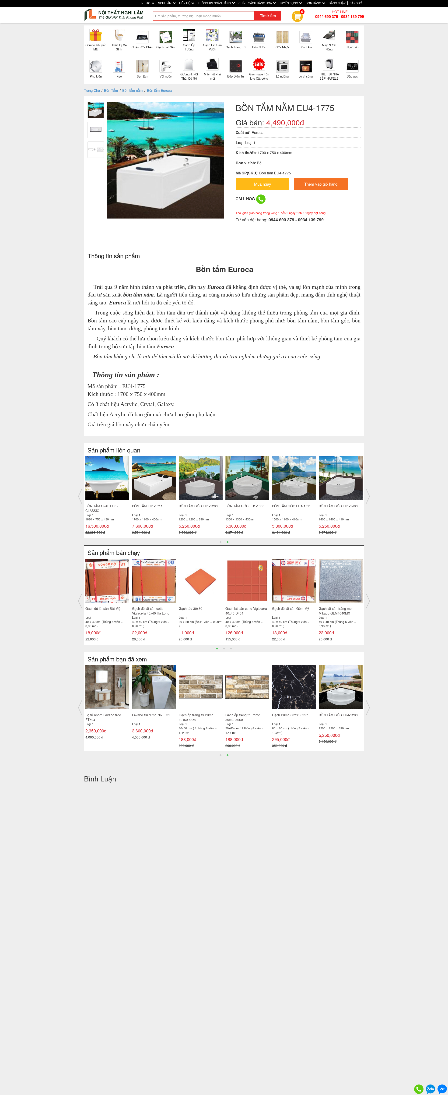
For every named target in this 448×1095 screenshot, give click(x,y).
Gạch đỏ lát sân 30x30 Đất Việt (245, 610)
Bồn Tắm (111, 90)
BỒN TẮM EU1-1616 (334, 506)
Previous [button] (80, 496)
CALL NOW (246, 198)
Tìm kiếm (268, 15)
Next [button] (368, 496)
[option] (107, 496)
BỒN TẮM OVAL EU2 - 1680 (199, 506)
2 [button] (227, 541)
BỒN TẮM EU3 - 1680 (148, 506)
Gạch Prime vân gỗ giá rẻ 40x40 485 (338, 610)
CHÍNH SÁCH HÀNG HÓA (255, 3)
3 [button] (231, 648)
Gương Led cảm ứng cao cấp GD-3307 (247, 717)
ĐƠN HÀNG (314, 3)
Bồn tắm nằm (132, 90)
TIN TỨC (145, 3)
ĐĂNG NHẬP (337, 3)
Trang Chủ (92, 90)
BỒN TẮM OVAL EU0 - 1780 (246, 506)
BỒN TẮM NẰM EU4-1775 (104, 715)
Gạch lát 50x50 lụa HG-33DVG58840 (289, 610)
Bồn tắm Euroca (159, 90)
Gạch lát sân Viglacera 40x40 (153, 608)
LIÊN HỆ (185, 3)
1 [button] (220, 541)
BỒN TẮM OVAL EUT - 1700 (106, 506)
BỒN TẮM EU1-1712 (287, 506)
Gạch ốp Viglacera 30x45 (104, 608)
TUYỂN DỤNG (289, 3)
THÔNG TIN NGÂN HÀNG (214, 3)
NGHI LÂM (165, 3)
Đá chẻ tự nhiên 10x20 (195, 608)
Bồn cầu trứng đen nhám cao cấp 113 (293, 717)
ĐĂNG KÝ (356, 3)
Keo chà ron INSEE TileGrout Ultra (153, 717)
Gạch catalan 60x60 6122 (198, 715)
